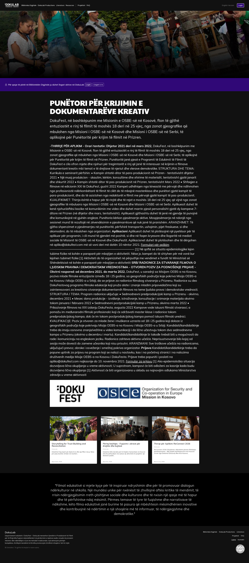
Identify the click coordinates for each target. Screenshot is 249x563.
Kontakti (241, 540)
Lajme (233, 540)
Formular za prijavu (139, 361)
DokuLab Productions (46, 5)
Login (240, 5)
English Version (228, 5)
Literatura (60, 5)
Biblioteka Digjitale (28, 5)
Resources (70, 5)
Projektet (81, 5)
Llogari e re (98, 85)
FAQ (88, 5)
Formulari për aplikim (155, 245)
